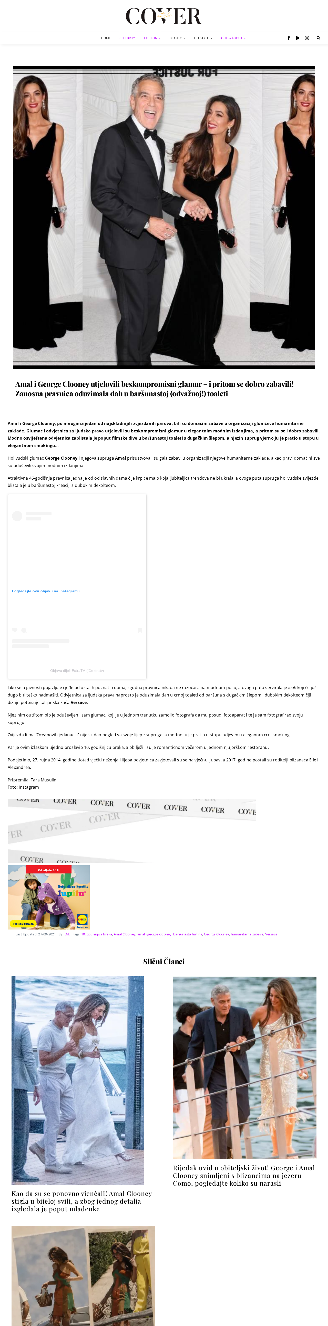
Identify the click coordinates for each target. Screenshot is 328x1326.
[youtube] (298, 38)
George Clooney (216, 934)
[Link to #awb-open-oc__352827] (318, 38)
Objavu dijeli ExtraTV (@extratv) (77, 671)
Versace (271, 934)
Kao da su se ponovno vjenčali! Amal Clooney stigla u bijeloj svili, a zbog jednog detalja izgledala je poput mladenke (82, 1201)
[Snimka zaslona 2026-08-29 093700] (78, 978)
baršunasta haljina (187, 934)
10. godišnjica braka (96, 934)
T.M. (66, 934)
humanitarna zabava (247, 934)
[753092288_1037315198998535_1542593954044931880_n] (83, 1228)
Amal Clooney (125, 934)
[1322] (164, 68)
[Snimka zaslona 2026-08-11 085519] (244, 978)
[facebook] (289, 38)
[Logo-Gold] (164, 8)
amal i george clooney (154, 934)
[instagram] (307, 38)
